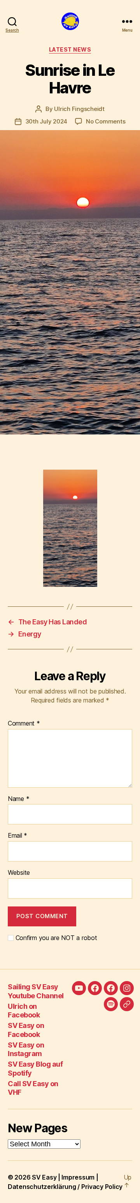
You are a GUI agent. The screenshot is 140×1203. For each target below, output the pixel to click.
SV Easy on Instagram (26, 1049)
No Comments (105, 121)
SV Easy (44, 1177)
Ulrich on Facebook (24, 1010)
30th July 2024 (46, 121)
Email (17, 835)
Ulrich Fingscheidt (79, 109)
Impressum (77, 1177)
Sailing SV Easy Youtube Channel (36, 991)
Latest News (70, 49)
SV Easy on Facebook (26, 1030)
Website (19, 872)
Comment (24, 723)
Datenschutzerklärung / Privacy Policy (65, 1186)
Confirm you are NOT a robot (55, 938)
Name (18, 799)
